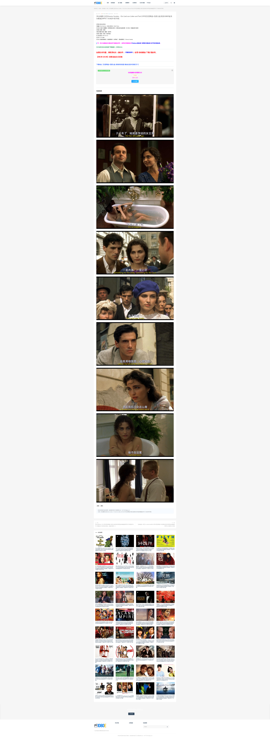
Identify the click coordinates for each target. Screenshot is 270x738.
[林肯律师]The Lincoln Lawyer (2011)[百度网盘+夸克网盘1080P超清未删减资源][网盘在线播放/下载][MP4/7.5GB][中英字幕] (124, 641)
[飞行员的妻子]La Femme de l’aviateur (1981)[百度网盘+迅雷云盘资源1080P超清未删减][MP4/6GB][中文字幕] (104, 549)
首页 (108, 2)
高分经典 (111, 13)
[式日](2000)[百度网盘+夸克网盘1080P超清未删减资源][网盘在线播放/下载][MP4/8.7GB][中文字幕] (125, 605)
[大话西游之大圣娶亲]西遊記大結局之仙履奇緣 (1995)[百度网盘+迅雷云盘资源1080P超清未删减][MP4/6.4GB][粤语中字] (145, 679)
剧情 (98, 505)
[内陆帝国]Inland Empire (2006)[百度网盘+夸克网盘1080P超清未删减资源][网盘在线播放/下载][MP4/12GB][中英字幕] (124, 623)
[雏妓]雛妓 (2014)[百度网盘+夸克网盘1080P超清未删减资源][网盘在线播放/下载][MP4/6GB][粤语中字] (165, 567)
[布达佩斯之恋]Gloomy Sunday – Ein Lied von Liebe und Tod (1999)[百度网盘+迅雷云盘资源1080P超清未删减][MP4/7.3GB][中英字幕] (126, 511)
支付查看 (135, 81)
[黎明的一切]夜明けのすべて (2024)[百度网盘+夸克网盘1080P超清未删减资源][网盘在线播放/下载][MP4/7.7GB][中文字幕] (144, 567)
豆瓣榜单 (106, 13)
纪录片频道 (142, 2)
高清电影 (104, 8)
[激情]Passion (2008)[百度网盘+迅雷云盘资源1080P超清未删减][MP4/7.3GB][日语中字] (145, 660)
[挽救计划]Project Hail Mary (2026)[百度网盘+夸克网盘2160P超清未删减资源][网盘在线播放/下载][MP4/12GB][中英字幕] (165, 623)
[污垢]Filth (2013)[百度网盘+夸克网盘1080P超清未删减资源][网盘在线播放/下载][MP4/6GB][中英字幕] (165, 549)
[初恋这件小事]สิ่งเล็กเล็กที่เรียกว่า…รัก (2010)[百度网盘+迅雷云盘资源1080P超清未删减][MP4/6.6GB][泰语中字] (165, 679)
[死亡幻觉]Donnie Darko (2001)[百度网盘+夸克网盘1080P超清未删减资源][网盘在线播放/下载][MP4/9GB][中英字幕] (124, 549)
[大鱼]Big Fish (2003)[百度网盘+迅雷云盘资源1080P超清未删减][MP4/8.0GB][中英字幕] (145, 586)
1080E (99, 8)
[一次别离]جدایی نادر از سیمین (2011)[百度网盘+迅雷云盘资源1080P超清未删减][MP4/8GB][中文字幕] (125, 697)
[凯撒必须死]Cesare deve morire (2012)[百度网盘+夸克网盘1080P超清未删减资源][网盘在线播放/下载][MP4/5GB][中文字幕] (104, 641)
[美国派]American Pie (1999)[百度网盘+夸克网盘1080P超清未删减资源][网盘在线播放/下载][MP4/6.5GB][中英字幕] (125, 660)
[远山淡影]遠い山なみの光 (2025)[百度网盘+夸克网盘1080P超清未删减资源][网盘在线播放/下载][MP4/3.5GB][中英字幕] (144, 623)
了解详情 (138, 713)
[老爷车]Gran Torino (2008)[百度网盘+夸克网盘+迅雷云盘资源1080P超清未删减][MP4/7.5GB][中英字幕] (145, 605)
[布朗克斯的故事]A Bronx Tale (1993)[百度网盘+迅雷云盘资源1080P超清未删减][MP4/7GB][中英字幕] (165, 641)
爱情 (102, 505)
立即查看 (131, 713)
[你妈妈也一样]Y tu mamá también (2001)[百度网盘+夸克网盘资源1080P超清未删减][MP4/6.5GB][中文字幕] (156, 525)
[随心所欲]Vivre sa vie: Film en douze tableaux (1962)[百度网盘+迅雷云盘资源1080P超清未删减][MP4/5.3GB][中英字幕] (125, 567)
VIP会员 (148, 2)
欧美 (107, 8)
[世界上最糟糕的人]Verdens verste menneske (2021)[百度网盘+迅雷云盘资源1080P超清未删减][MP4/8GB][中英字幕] (104, 605)
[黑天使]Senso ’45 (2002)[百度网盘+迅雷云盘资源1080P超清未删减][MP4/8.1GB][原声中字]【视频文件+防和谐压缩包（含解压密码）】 (114, 525)
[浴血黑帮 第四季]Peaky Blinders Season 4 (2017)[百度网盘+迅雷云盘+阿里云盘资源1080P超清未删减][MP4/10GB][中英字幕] (165, 660)
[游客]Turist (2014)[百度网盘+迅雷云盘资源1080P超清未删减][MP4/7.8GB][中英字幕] (104, 679)
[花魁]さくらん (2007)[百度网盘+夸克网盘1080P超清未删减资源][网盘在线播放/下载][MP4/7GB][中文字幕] (165, 605)
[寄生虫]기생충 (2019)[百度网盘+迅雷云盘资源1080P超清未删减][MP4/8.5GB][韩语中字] (125, 679)
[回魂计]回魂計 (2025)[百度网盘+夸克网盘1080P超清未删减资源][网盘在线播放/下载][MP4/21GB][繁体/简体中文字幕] (145, 549)
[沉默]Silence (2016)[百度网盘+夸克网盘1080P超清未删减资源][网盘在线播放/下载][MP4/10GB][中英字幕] (165, 586)
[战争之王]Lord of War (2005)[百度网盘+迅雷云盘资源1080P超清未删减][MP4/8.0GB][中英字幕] (104, 697)
